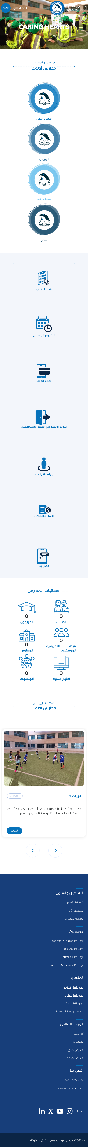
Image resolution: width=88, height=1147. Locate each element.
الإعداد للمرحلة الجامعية (69, 1011)
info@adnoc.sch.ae (69, 1088)
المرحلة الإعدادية (74, 995)
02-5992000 (74, 1080)
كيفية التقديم (75, 902)
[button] (55, 851)
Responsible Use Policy (66, 940)
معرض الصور (75, 1050)
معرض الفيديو (75, 1057)
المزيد (14, 830)
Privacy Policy (72, 957)
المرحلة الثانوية (74, 1003)
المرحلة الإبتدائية (73, 987)
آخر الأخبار (78, 1033)
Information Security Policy (63, 965)
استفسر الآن (76, 910)
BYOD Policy (73, 948)
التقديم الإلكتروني (73, 918)
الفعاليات (78, 1041)
